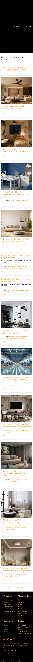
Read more (6, 113)
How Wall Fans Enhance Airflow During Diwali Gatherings (16, 256)
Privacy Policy (22, 625)
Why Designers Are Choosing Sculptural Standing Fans (14, 521)
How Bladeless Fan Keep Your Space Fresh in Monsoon (15, 280)
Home (3, 56)
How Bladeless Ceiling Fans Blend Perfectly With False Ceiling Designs (16, 569)
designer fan (23, 266)
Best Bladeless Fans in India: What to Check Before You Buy (16, 240)
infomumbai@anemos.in (15, 654)
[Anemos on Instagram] (11, 640)
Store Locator (22, 611)
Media (6, 632)
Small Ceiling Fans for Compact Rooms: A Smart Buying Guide (14, 150)
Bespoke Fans (8, 611)
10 (18, 587)
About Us (21, 602)
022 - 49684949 (10, 650)
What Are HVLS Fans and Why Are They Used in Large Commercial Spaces (16, 379)
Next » (23, 587)
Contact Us (22, 613)
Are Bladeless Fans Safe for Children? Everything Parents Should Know (14, 473)
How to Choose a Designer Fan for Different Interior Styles (16, 107)
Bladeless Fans (8, 609)
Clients (6, 629)
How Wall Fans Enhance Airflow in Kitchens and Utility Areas (16, 331)
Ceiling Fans (8, 600)
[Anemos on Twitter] (4, 640)
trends (20, 268)
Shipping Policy (23, 631)
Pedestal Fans (8, 606)
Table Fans (7, 602)
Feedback (21, 609)
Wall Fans (26, 268)
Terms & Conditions (24, 633)
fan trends (24, 337)
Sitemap (21, 615)
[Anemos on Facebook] (7, 640)
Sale (5, 627)
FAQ (19, 606)
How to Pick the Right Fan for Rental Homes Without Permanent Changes (16, 194)
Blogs (20, 604)
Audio (5, 625)
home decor (25, 200)
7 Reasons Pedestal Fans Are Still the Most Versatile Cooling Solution (16, 425)
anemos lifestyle (14, 200)
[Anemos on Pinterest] (14, 640)
